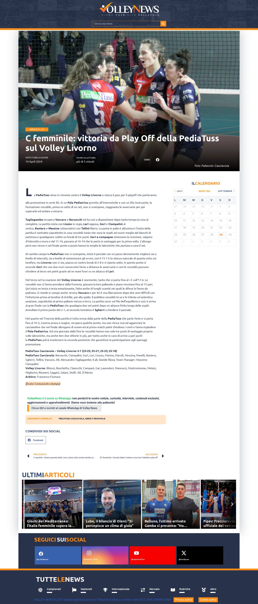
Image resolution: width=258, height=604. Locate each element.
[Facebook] (41, 553)
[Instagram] (89, 553)
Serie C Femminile (95, 418)
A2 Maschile (148, 515)
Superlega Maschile (93, 515)
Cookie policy (208, 599)
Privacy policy (183, 599)
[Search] (163, 23)
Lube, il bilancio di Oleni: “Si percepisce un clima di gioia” (110, 523)
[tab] (51, 590)
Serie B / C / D (37, 129)
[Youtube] (136, 553)
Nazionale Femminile (35, 515)
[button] (157, 160)
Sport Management (211, 515)
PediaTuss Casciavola (71, 418)
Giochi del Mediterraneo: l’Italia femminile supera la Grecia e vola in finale (49, 525)
